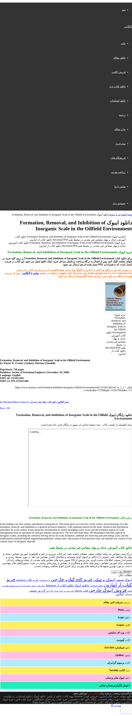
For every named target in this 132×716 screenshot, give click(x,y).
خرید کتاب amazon (27, 580)
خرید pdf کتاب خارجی (72, 579)
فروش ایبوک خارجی (107, 590)
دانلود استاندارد (118, 100)
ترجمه (122, 115)
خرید (119, 670)
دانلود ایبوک (81, 585)
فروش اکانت (119, 72)
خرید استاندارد (44, 580)
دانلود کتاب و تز (117, 86)
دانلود (124, 214)
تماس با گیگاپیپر (30, 273)
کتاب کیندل (58, 591)
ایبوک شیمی (123, 580)
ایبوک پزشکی (104, 580)
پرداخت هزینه (118, 172)
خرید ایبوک (115, 214)
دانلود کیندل (26, 586)
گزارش (49, 591)
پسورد (122, 655)
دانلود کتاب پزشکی (38, 586)
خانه (123, 43)
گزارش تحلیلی (37, 590)
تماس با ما (120, 186)
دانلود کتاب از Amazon (59, 585)
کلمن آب (93, 693)
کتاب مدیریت (68, 591)
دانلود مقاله (119, 57)
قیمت (124, 609)
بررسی (117, 602)
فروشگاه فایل (118, 158)
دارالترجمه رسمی (122, 693)
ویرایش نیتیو (80, 693)
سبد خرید (121, 143)
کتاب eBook (81, 590)
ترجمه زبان (105, 693)
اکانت (123, 625)
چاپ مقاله (120, 129)
